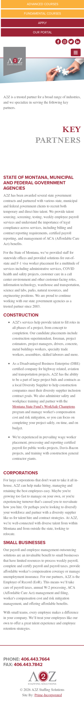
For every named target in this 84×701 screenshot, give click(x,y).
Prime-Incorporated (48, 694)
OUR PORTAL (42, 32)
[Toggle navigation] (76, 52)
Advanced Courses (42, 4)
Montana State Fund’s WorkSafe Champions (43, 406)
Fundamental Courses (42, 13)
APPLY (42, 23)
